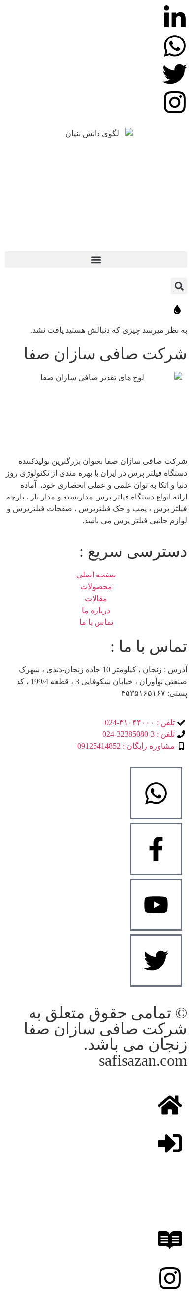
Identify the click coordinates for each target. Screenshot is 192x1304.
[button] (96, 259)
